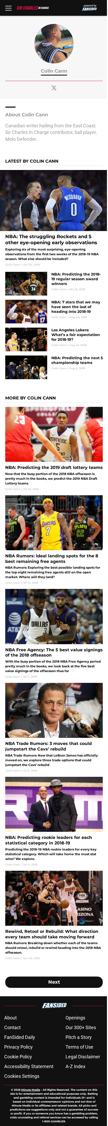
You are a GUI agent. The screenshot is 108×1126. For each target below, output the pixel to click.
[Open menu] (8, 8)
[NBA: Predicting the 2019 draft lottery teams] (54, 449)
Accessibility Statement (28, 1066)
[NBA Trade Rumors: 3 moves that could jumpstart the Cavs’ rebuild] (54, 728)
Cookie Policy (18, 1056)
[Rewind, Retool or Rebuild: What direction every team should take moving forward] (54, 915)
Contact (12, 1027)
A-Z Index (75, 1066)
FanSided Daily (19, 1037)
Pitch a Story (79, 1037)
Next (54, 982)
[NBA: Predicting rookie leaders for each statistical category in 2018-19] (54, 822)
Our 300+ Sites (81, 1027)
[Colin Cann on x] (54, 88)
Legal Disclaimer (83, 1056)
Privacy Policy (18, 1047)
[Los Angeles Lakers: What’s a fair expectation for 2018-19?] (54, 339)
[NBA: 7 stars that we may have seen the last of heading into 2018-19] (54, 311)
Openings (75, 1017)
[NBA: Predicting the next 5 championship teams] (54, 367)
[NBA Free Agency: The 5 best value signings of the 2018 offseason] (54, 634)
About (10, 1017)
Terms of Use (79, 1047)
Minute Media (30, 1090)
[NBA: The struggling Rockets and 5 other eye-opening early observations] (54, 218)
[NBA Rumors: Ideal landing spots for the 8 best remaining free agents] (54, 540)
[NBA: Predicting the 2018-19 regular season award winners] (54, 284)
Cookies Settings (21, 1076)
